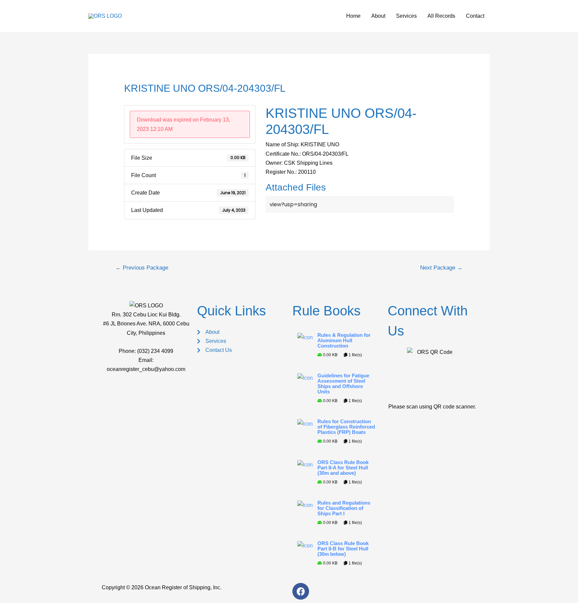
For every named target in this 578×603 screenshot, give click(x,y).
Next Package (441, 268)
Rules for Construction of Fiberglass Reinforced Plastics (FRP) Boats (346, 427)
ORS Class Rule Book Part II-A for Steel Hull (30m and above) (343, 468)
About (378, 16)
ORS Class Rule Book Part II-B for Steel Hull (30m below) (343, 549)
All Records (441, 16)
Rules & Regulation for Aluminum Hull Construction (344, 340)
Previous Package (141, 268)
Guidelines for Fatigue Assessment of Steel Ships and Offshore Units (343, 383)
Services (406, 16)
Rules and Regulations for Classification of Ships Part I (343, 508)
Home (353, 16)
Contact (475, 16)
